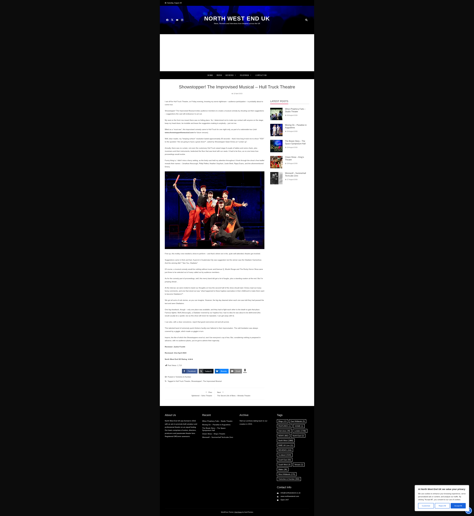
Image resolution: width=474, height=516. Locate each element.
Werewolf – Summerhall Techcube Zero (217, 437)
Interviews (284, 431)
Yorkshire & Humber (183, 377)
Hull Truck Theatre (183, 381)
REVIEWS (229, 75)
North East (298, 436)
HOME (299, 426)
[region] (442, 498)
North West (285, 440)
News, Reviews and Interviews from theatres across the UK (237, 23)
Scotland (284, 455)
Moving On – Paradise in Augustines (216, 425)
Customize (426, 506)
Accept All (458, 506)
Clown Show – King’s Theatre (213, 434)
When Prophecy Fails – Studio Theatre (217, 421)
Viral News (238, 512)
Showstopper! (196, 381)
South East (284, 460)
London (300, 431)
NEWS (219, 75)
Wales (282, 469)
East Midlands (298, 421)
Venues (298, 465)
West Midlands (286, 474)
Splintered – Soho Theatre (201, 393)
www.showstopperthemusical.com (179, 132)
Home (210, 75)
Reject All (442, 506)
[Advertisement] (237, 52)
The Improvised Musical (212, 381)
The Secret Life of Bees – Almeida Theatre (233, 393)
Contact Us (261, 75)
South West (284, 465)
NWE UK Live (285, 445)
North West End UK (237, 18)
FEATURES (244, 75)
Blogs (282, 421)
